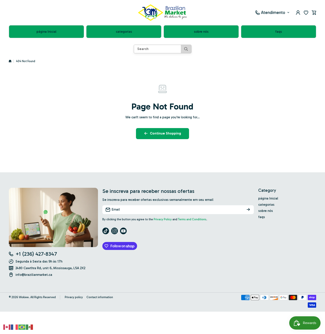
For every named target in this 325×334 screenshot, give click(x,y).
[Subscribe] (248, 209)
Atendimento (273, 12)
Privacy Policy (163, 219)
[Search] (186, 49)
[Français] (14, 326)
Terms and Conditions (192, 219)
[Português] (22, 326)
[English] (7, 326)
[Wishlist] (306, 12)
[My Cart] (314, 12)
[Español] (29, 326)
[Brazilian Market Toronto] (162, 12)
